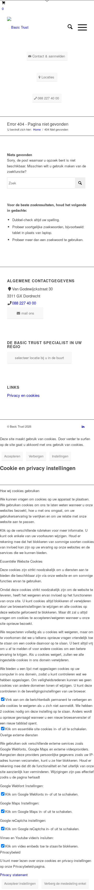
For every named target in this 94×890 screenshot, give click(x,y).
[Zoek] (67, 27)
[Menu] (80, 27)
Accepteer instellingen (20, 883)
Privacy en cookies (23, 395)
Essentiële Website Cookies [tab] (21, 561)
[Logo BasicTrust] (39, 27)
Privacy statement (14, 874)
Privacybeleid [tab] (10, 852)
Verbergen (36, 456)
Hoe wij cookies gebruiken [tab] (19, 490)
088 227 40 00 (24, 303)
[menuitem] (67, 27)
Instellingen (60, 456)
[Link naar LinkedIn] (83, 426)
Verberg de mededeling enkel (65, 883)
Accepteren (12, 456)
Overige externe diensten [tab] (19, 734)
